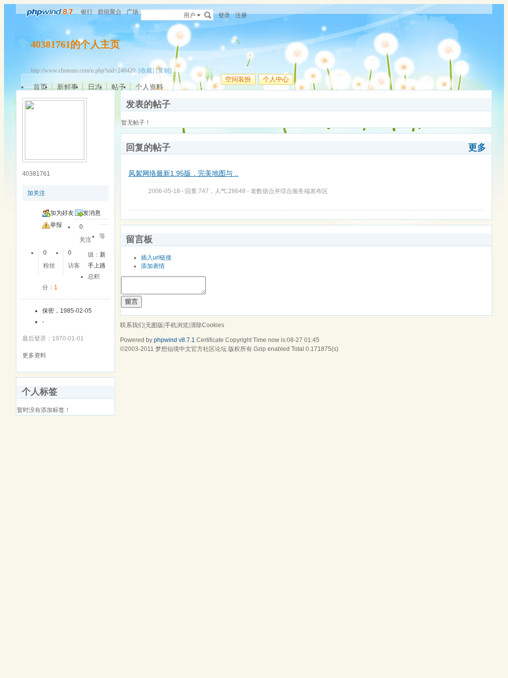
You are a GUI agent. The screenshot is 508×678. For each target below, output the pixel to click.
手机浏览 (177, 325)
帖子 (119, 87)
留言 (131, 301)
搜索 (208, 14)
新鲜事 (67, 87)
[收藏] (146, 70)
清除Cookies (207, 325)
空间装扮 (238, 79)
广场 (132, 12)
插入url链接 (156, 257)
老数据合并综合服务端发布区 (289, 191)
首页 (40, 87)
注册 (241, 15)
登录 (224, 15)
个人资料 (149, 87)
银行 (87, 12)
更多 (477, 147)
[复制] (164, 70)
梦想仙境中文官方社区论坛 (191, 348)
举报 (56, 224)
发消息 (92, 212)
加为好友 (62, 212)
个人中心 (276, 79)
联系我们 (132, 325)
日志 (95, 87)
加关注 (36, 193)
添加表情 (153, 266)
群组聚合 (110, 12)
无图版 (154, 325)
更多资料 (34, 355)
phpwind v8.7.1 (174, 340)
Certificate (210, 340)
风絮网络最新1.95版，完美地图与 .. (183, 173)
